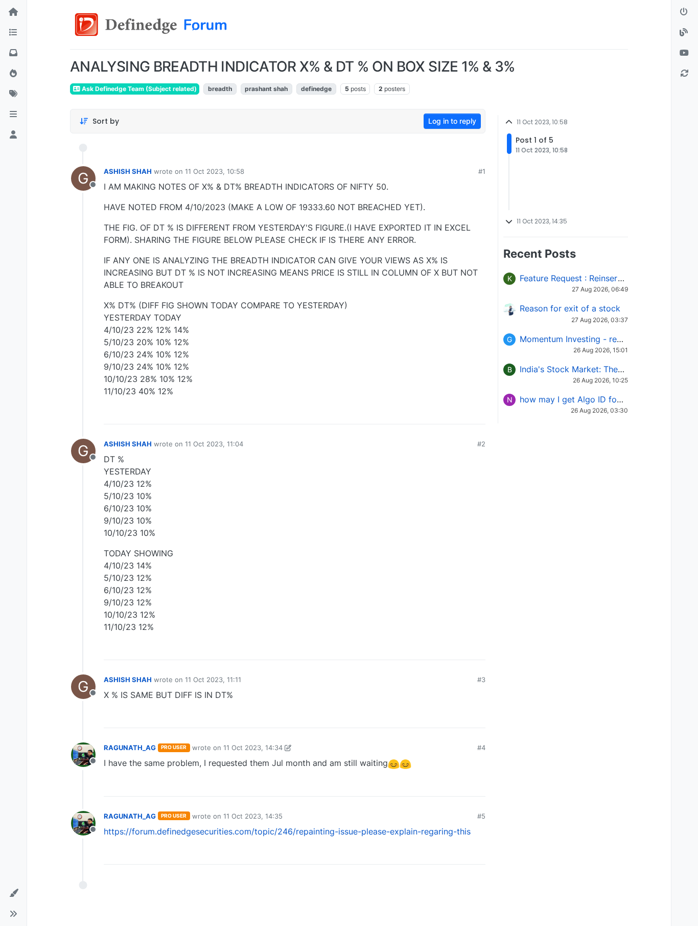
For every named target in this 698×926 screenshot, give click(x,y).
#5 (481, 816)
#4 (481, 747)
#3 (481, 679)
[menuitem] (404, 412)
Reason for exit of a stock (570, 308)
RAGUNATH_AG (130, 747)
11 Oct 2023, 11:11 (213, 679)
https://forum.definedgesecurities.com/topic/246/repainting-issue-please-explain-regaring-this (287, 831)
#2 (481, 444)
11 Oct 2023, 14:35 (253, 816)
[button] (13, 114)
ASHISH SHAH (128, 171)
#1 (481, 171)
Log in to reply (452, 121)
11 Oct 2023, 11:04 (214, 444)
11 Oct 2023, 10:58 (214, 171)
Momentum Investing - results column (592, 339)
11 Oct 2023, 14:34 (253, 747)
